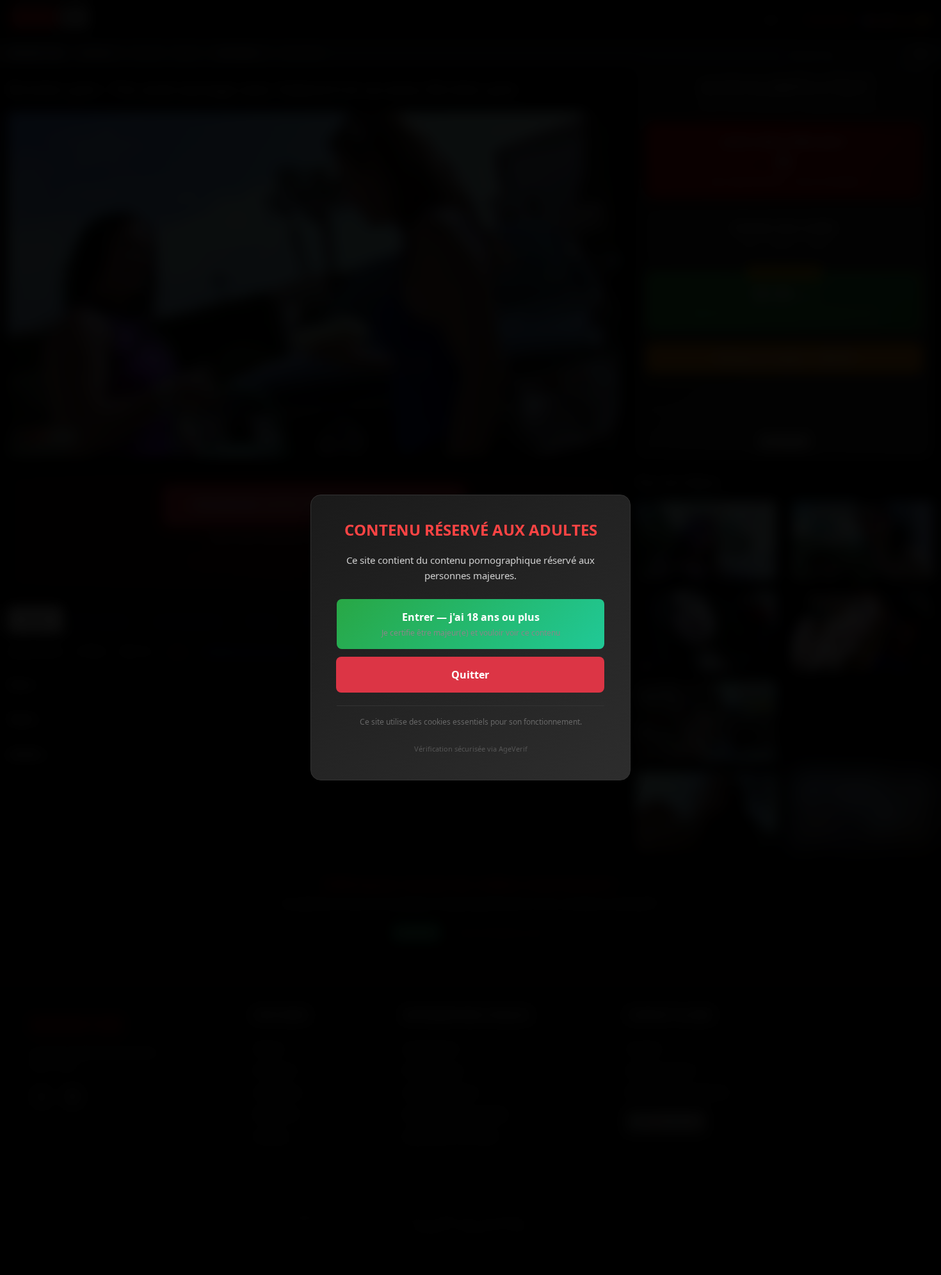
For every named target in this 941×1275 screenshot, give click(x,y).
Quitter (470, 675)
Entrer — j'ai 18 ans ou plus (471, 624)
